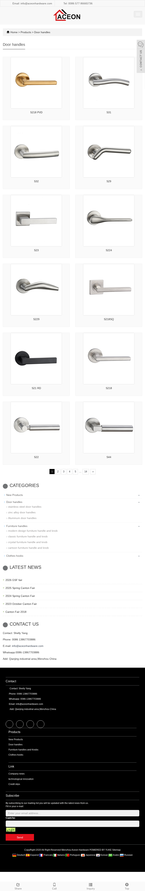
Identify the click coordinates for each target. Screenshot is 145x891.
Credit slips (14, 784)
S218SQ (109, 319)
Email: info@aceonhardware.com (32, 3)
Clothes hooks (14, 555)
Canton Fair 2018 (15, 611)
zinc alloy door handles (21, 512)
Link (11, 766)
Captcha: (10, 818)
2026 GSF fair (13, 579)
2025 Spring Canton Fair (20, 587)
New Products (14, 494)
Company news (16, 773)
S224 (109, 250)
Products (26, 32)
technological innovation (21, 779)
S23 (36, 250)
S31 (108, 112)
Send (20, 837)
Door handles (41, 32)
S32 (36, 181)
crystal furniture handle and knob (27, 542)
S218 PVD (36, 112)
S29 (108, 181)
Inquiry (91, 888)
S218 (109, 388)
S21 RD (36, 388)
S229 (36, 319)
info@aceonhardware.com (27, 645)
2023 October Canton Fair (21, 603)
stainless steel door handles (24, 506)
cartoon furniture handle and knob (28, 547)
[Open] (141, 57)
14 (85, 471)
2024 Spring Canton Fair (20, 595)
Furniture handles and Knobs (23, 749)
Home (14, 32)
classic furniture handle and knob (28, 536)
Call (54, 888)
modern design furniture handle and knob (33, 530)
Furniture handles (16, 526)
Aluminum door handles (22, 518)
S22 (36, 457)
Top (127, 888)
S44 (108, 457)
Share (18, 888)
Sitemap (116, 850)
